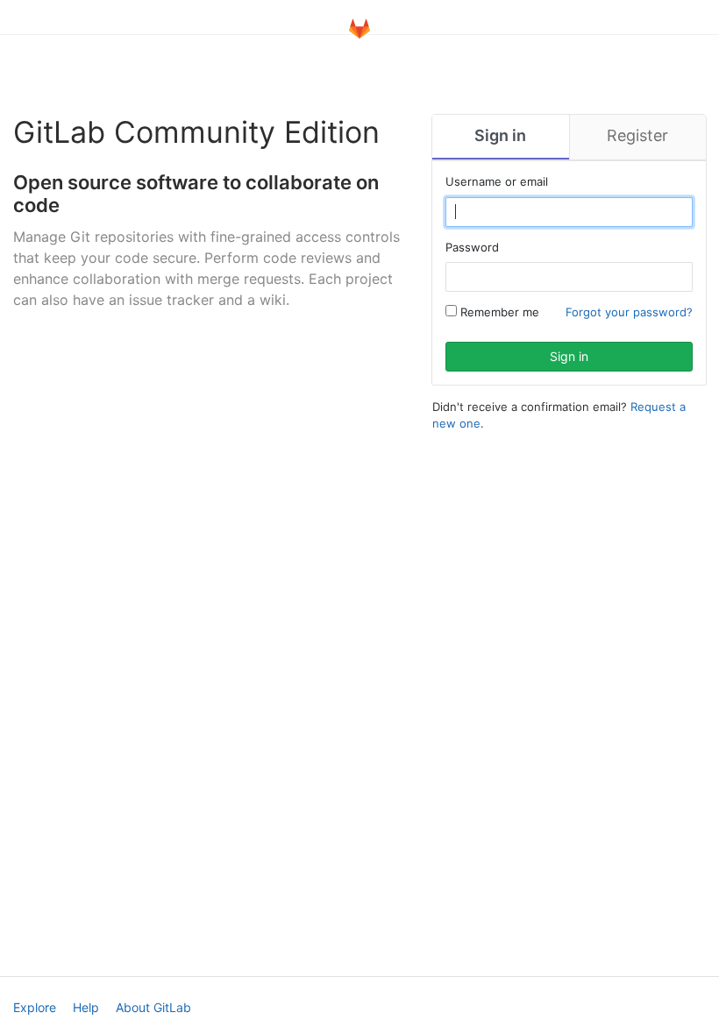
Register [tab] (637, 135)
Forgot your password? (629, 312)
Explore (34, 1007)
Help (86, 1007)
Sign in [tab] (500, 135)
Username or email (496, 181)
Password (472, 247)
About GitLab (153, 1007)
